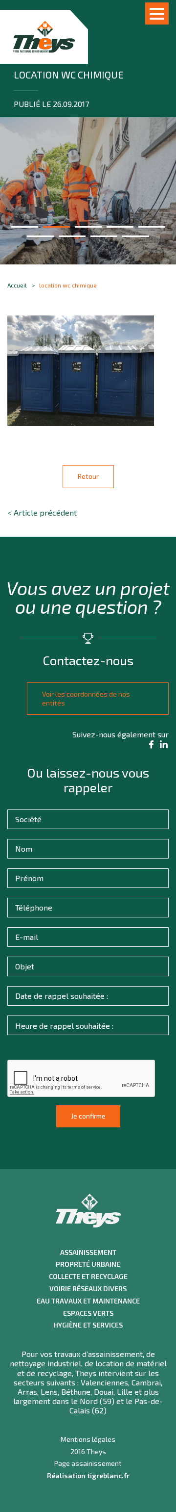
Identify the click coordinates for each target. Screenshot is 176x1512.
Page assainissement (88, 1463)
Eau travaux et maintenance (88, 1301)
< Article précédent (42, 512)
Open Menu (157, 13)
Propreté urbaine (88, 1264)
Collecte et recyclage (88, 1276)
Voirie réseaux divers (88, 1289)
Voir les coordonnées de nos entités (86, 698)
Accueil (17, 285)
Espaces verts (88, 1313)
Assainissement (88, 1252)
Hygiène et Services (88, 1325)
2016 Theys (88, 1452)
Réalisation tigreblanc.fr (88, 1476)
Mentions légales (88, 1439)
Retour (88, 476)
